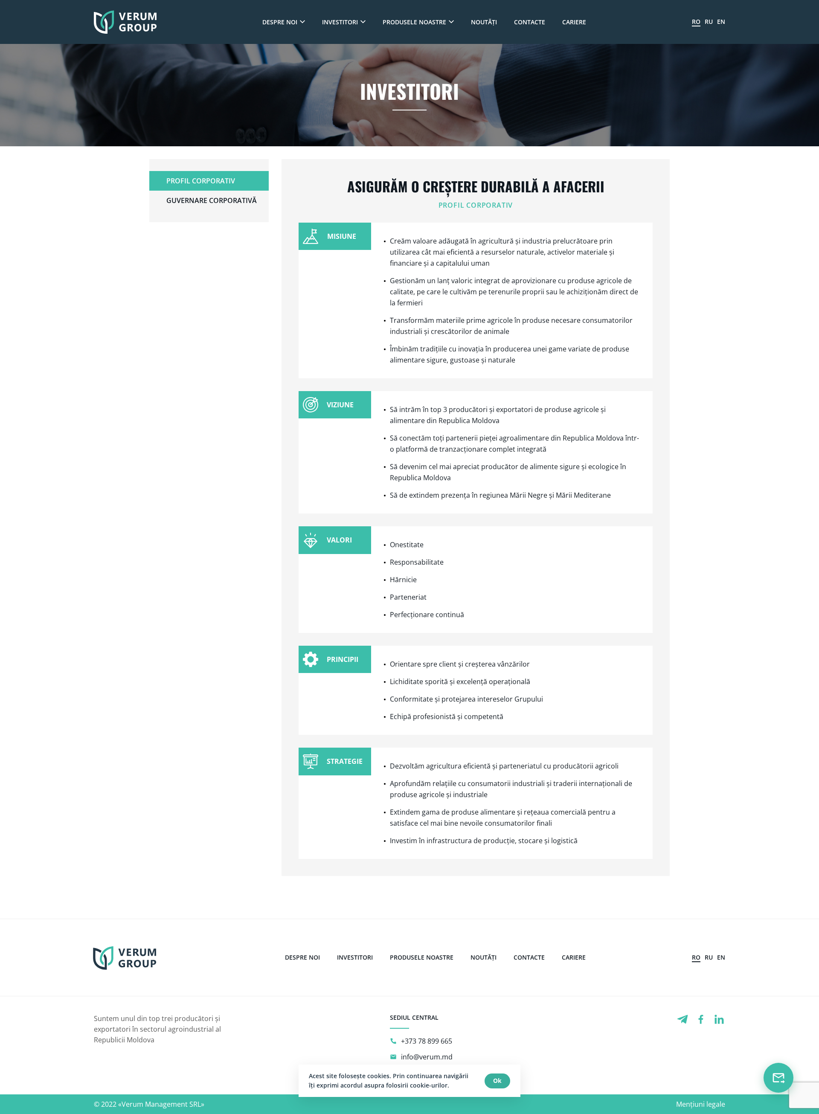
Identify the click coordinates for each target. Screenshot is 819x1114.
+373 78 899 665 (426, 1041)
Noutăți (484, 22)
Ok (497, 1080)
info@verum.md (427, 1057)
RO (696, 21)
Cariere (574, 22)
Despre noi (279, 22)
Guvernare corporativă (211, 200)
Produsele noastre (414, 22)
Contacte (529, 22)
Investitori (340, 22)
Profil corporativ (200, 181)
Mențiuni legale (700, 1104)
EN (721, 21)
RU (709, 21)
